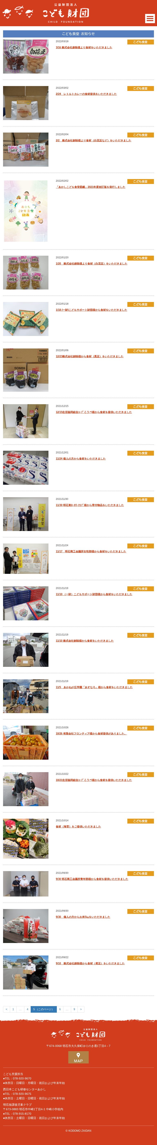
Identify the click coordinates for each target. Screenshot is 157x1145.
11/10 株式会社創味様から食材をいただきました (85, 640)
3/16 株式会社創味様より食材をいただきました (84, 47)
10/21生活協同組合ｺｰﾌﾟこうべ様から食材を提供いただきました (94, 780)
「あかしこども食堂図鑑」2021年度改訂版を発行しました (90, 186)
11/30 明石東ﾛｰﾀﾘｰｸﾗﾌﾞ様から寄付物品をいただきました (90, 505)
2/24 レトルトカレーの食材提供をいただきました (86, 93)
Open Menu (150, 18)
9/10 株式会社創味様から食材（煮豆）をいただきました (90, 963)
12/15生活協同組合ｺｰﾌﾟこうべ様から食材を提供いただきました (94, 412)
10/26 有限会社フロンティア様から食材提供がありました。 (91, 733)
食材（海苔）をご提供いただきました (78, 826)
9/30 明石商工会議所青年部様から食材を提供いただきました (92, 879)
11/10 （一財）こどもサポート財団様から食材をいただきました (94, 594)
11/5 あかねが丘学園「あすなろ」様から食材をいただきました (94, 687)
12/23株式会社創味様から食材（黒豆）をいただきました (89, 356)
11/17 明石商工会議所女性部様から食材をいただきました (91, 551)
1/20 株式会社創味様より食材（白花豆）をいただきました (91, 263)
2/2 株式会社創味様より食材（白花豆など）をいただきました (93, 140)
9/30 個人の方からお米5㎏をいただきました (83, 916)
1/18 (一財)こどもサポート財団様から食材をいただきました (91, 309)
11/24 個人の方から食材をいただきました (81, 458)
